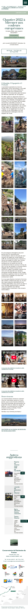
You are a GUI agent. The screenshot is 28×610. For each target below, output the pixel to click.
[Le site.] (7, 231)
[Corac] (14, 574)
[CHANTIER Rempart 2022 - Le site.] (14, 420)
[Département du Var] (8, 581)
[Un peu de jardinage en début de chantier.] (21, 124)
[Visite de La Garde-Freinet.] (21, 338)
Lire (23, 473)
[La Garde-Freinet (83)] (4, 567)
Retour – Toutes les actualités (14, 51)
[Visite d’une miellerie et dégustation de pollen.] (21, 311)
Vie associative (14, 35)
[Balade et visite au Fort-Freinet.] (7, 338)
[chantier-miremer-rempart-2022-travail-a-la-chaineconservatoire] (21, 231)
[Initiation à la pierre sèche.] (7, 124)
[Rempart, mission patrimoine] (21, 574)
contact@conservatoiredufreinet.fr (15, 561)
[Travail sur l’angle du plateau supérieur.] (7, 202)
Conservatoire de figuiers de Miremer (14, 37)
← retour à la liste (21, 12)
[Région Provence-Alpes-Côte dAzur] (18, 581)
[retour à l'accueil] (3, 3)
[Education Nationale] (22, 567)
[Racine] (12, 567)
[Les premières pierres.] (7, 174)
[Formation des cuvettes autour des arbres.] (7, 147)
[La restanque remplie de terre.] (21, 202)
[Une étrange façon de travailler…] (21, 174)
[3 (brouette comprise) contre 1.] (21, 147)
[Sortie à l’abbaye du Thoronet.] (7, 311)
